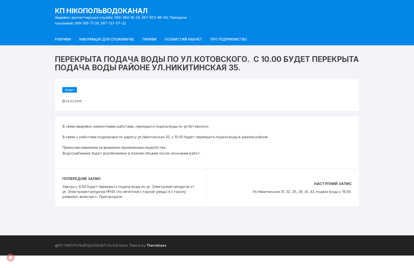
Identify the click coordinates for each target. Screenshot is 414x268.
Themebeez (156, 245)
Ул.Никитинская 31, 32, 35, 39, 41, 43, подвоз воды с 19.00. (302, 191)
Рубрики (63, 39)
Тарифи (149, 39)
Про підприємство (228, 39)
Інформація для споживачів (106, 39)
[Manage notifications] (10, 257)
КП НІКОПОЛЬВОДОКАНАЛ (101, 11)
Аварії (70, 90)
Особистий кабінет (183, 39)
